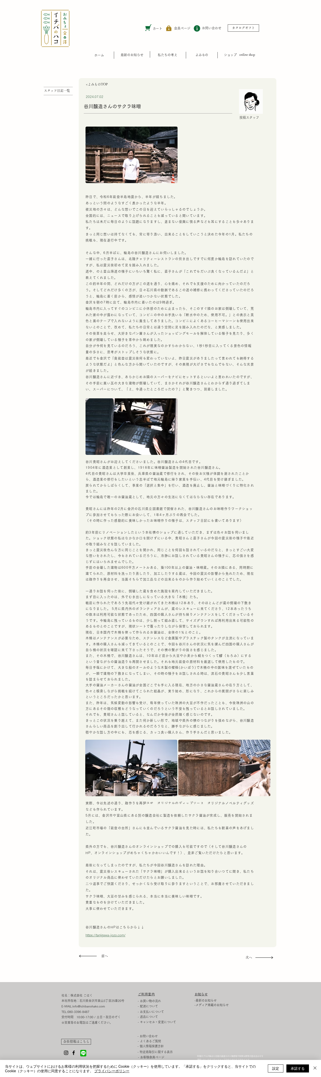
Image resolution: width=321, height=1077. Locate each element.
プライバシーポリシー (111, 1070)
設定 (275, 1068)
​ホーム (99, 55)
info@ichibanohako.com (88, 1006)
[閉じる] (315, 1068)
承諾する (298, 1068)
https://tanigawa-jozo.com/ (105, 935)
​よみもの (201, 55)
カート (157, 28)
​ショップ (230, 55)
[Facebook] (73, 1053)
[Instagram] (66, 1053)
